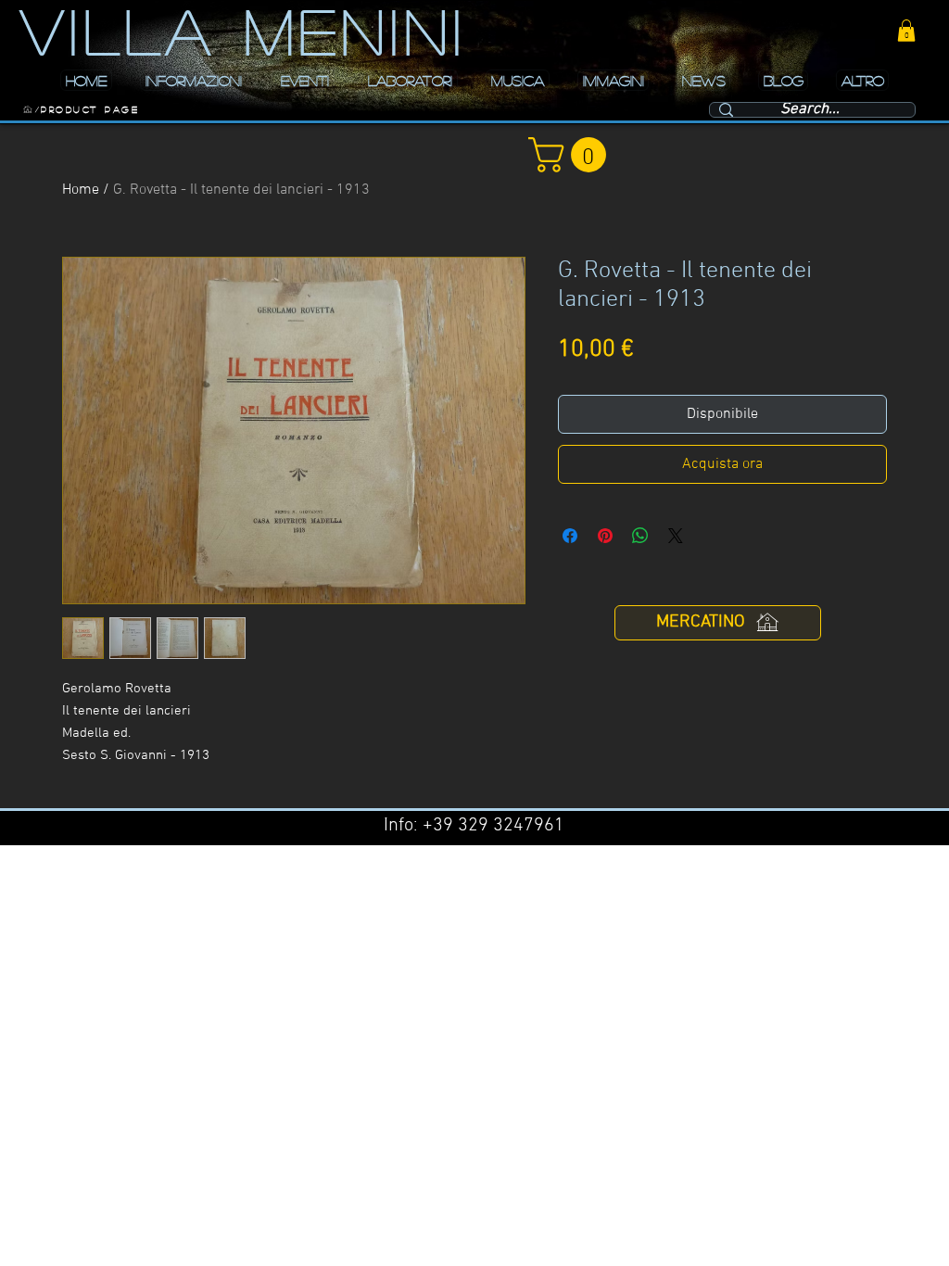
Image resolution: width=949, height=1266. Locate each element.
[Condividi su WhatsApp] (640, 536)
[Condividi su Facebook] (570, 536)
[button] (906, 30)
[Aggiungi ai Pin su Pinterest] (605, 536)
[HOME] (27, 109)
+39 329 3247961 (493, 826)
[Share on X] (675, 536)
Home (80, 190)
